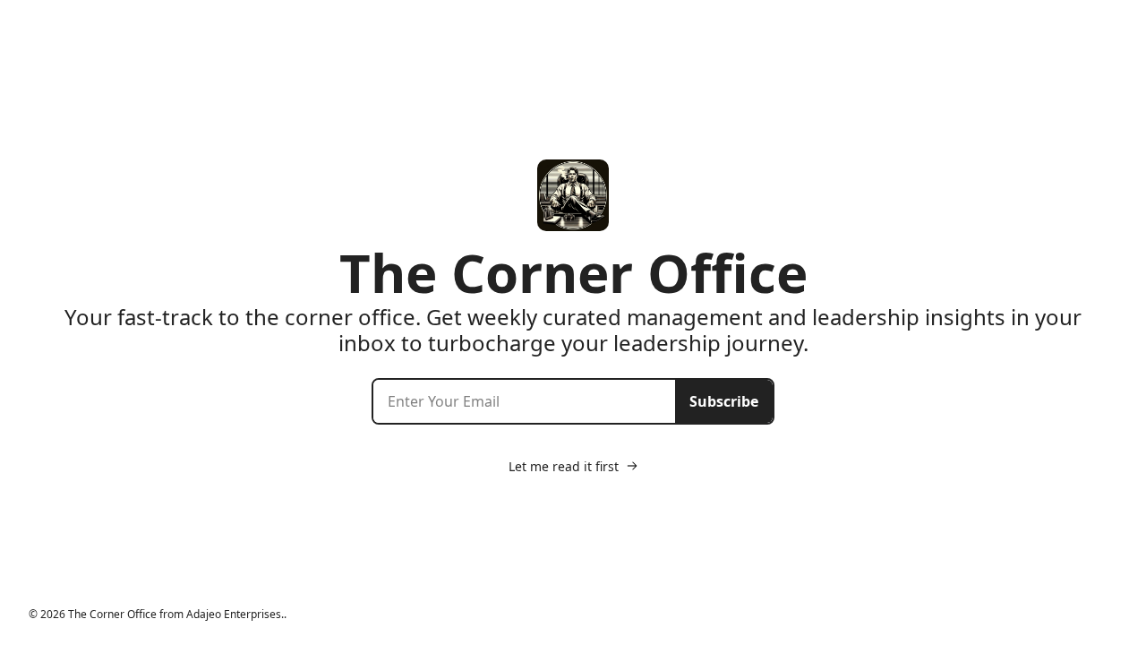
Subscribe (723, 401)
